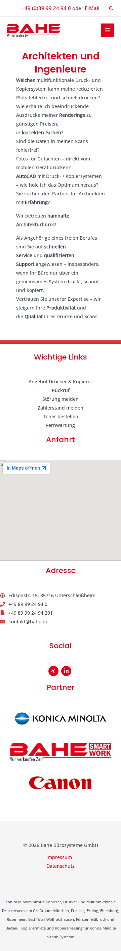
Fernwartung (60, 425)
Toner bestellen (60, 416)
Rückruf (61, 390)
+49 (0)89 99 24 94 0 (46, 8)
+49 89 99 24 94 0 (27, 604)
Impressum (59, 857)
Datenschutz (60, 866)
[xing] (54, 671)
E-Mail (92, 8)
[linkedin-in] (67, 671)
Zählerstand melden (60, 408)
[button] (111, 8)
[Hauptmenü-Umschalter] (107, 30)
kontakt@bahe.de (28, 621)
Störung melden (60, 399)
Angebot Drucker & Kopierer (60, 381)
